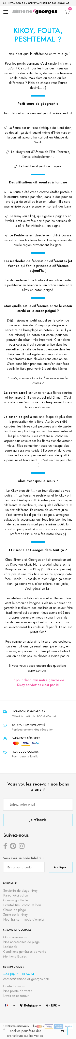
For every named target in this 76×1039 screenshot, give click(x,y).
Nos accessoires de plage (21, 942)
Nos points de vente (17, 991)
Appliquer (61, 867)
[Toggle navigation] (5, 12)
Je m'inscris (38, 819)
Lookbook (10, 947)
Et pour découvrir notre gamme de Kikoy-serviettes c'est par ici (38, 682)
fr (10, 1005)
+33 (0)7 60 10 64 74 (18, 974)
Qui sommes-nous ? (16, 937)
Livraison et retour (16, 996)
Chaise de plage (14, 910)
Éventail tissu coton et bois (22, 905)
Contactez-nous (14, 986)
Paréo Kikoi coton (15, 895)
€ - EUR (51, 1005)
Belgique (31, 1005)
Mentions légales (15, 956)
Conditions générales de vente (24, 951)
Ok (63, 1031)
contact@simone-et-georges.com (26, 979)
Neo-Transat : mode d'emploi (23, 919)
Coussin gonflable (15, 900)
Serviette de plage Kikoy (20, 890)
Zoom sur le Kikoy (15, 915)
